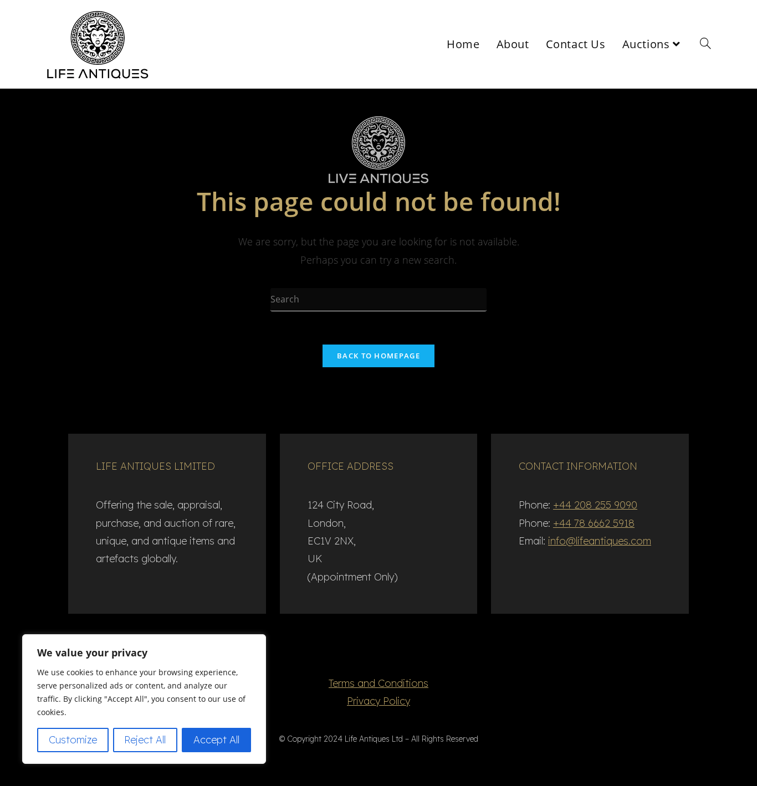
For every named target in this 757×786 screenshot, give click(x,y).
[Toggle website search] (705, 44)
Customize (73, 739)
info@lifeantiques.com (599, 541)
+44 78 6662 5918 (594, 523)
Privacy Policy (378, 701)
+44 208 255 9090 (595, 505)
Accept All (216, 739)
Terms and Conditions (378, 683)
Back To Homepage (378, 356)
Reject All (145, 739)
